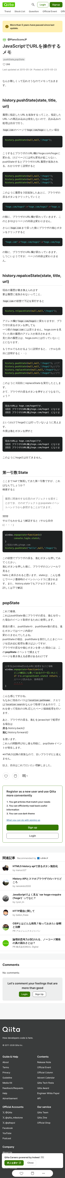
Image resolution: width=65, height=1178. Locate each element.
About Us (7, 1152)
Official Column (45, 1072)
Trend (7, 11)
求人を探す (14, 1162)
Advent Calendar (46, 1077)
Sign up (32, 827)
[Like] (6, 776)
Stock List (20, 11)
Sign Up (39, 994)
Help (5, 1093)
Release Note (44, 1062)
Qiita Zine (42, 1117)
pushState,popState (13, 59)
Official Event (50, 11)
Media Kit (7, 1082)
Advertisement (10, 1098)
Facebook (8, 1128)
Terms (6, 1067)
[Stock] (15, 776)
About (6, 1062)
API (39, 1098)
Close (30, 1162)
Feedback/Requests (13, 1088)
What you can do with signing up (23, 820)
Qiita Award (43, 1088)
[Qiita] (9, 4)
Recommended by (27, 858)
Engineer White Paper (48, 1093)
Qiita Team (42, 1112)
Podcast (7, 1138)
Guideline (7, 1077)
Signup (56, 4)
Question (34, 11)
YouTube (7, 1133)
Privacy (6, 1072)
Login (43, 4)
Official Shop (43, 1122)
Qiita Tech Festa (45, 1082)
